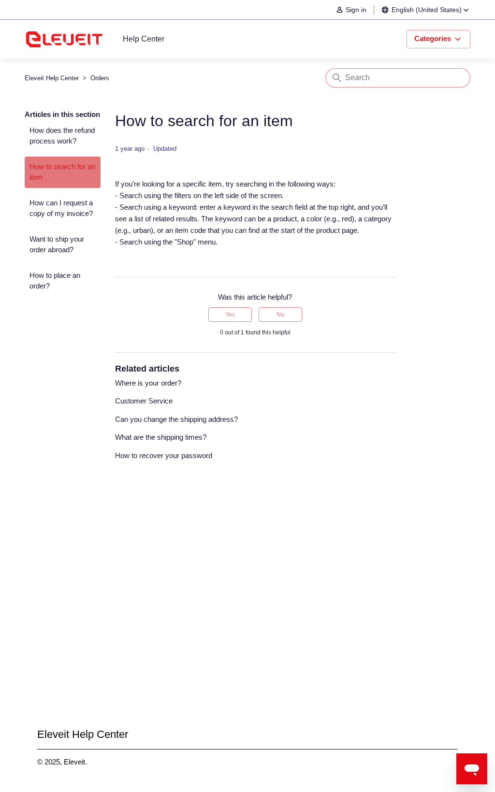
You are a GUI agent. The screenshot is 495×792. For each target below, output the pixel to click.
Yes (230, 314)
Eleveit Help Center (52, 78)
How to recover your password (163, 455)
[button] (356, 10)
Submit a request (248, 611)
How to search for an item (62, 172)
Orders (99, 78)
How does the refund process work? (62, 135)
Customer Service (144, 401)
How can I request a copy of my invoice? (61, 208)
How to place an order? (54, 280)
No (280, 314)
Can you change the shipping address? (176, 419)
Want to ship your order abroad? (56, 244)
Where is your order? (148, 383)
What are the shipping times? (160, 437)
